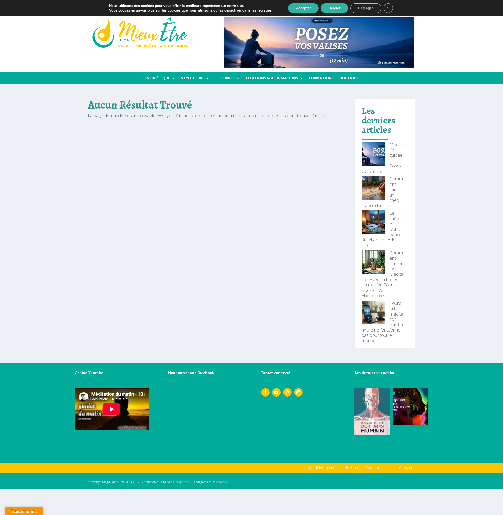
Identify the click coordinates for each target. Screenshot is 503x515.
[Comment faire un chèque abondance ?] (373, 188)
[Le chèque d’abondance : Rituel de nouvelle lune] (373, 222)
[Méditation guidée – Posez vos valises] (373, 154)
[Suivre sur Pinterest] (287, 392)
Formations (321, 78)
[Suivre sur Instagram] (298, 392)
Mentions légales (379, 468)
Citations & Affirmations (272, 78)
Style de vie (192, 78)
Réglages (366, 8)
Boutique (349, 78)
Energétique (157, 78)
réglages (264, 10)
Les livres (225, 78)
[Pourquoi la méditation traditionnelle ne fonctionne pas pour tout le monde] (373, 313)
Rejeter (334, 8)
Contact (405, 468)
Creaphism (181, 482)
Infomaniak (220, 482)
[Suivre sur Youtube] (276, 392)
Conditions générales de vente (333, 468)
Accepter (303, 8)
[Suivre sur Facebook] (265, 392)
